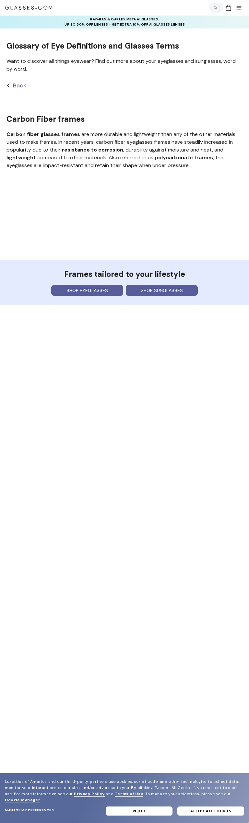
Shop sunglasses (162, 290)
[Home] (29, 8)
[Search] (214, 8)
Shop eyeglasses (87, 290)
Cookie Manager (22, 800)
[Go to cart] (227, 8)
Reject (139, 810)
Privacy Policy (89, 793)
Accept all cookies (210, 810)
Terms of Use (129, 793)
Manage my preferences (29, 810)
